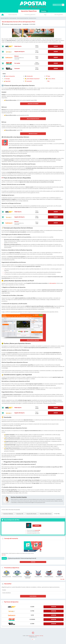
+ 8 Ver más (57, 513)
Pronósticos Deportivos (30, 14)
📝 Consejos (7, 78)
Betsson (16, 56)
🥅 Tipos (48, 76)
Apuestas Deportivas (29, 11)
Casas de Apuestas (12, 14)
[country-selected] (32, 639)
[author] (3, 24)
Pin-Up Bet (17, 63)
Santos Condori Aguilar (19, 497)
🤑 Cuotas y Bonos (50, 78)
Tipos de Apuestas (58, 14)
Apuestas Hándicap (8, 513)
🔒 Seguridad (7, 81)
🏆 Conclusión (28, 81)
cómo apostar (52, 283)
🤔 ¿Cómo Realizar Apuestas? (32, 78)
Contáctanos (37, 635)
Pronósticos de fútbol (17, 576)
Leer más (4, 554)
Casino (43, 11)
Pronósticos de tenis (6, 576)
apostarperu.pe (31, 635)
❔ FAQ (47, 81)
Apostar (37, 525)
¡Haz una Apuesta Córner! (33, 118)
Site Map (41, 635)
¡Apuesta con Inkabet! (33, 103)
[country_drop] (34, 639)
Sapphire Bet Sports (19, 51)
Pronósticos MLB (38, 576)
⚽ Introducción (29, 76)
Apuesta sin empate (31, 513)
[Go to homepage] (2, 15)
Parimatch (17, 68)
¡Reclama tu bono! (33, 133)
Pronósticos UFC (59, 576)
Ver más (62, 579)
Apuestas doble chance (46, 513)
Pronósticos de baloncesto (27, 577)
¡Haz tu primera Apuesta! (33, 340)
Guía (45, 14)
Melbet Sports (17, 46)
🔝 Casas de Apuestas (9, 76)
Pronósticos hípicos (49, 576)
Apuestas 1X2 (19, 513)
